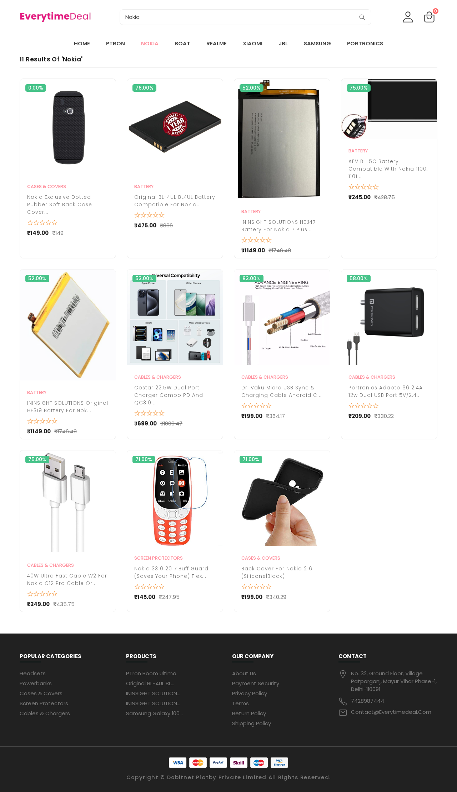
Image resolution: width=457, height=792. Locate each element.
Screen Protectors (158, 558)
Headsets (33, 673)
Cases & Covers (46, 186)
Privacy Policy (249, 693)
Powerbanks (36, 683)
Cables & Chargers (157, 377)
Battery (144, 186)
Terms (240, 703)
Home (82, 43)
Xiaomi (252, 43)
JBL (283, 43)
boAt (182, 43)
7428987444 (367, 701)
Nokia (150, 43)
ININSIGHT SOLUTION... (153, 693)
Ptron (115, 43)
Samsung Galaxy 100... (154, 713)
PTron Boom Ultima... (153, 673)
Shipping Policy (251, 723)
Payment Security (255, 683)
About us (244, 673)
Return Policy (249, 713)
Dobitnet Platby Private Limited (217, 777)
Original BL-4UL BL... (150, 683)
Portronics (365, 43)
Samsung (317, 43)
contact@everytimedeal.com (391, 712)
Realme (216, 43)
